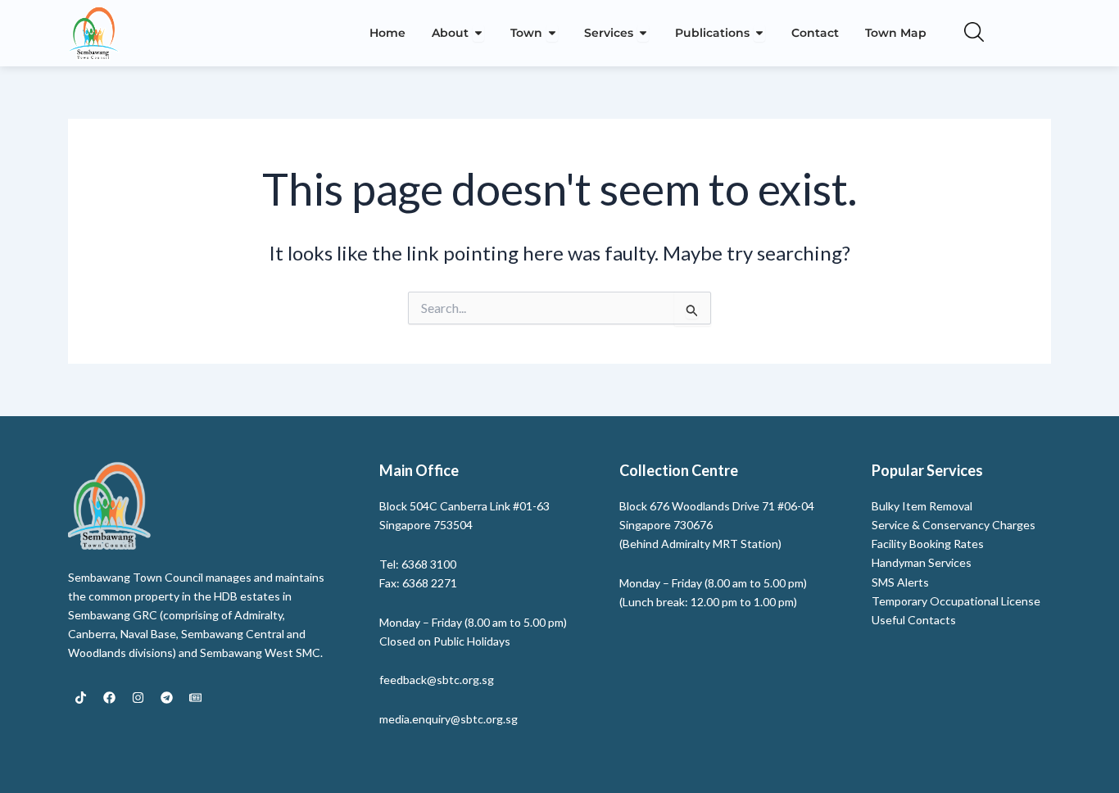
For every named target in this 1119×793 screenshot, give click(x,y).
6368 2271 (429, 583)
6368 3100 (428, 564)
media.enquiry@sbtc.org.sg (448, 719)
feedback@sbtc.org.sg (436, 680)
